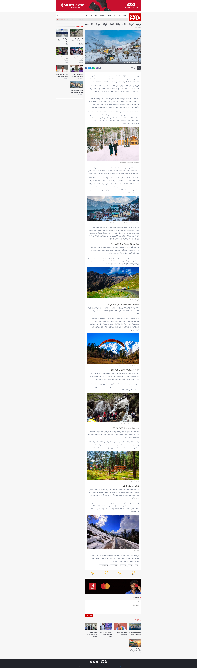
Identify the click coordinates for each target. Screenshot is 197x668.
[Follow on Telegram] (91, 662)
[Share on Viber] (97, 68)
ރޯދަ (136, 566)
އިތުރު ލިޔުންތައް (79, 26)
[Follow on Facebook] (97, 662)
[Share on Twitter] (89, 68)
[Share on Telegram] (91, 68)
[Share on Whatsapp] (94, 68)
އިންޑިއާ (130, 566)
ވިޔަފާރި (109, 15)
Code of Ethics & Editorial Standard (101, 666)
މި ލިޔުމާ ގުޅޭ (138, 620)
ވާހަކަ (91, 15)
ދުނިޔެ (96, 15)
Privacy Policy (118, 666)
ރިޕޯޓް (115, 15)
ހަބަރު (119, 15)
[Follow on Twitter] (94, 662)
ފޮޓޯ (86, 15)
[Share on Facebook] (86, 68)
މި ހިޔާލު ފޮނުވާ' (89, 615)
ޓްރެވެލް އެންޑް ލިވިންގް (103, 566)
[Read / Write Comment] (99, 68)
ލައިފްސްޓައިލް (102, 15)
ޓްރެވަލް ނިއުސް (113, 566)
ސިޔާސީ (125, 15)
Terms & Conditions (111, 666)
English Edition (61, 19)
